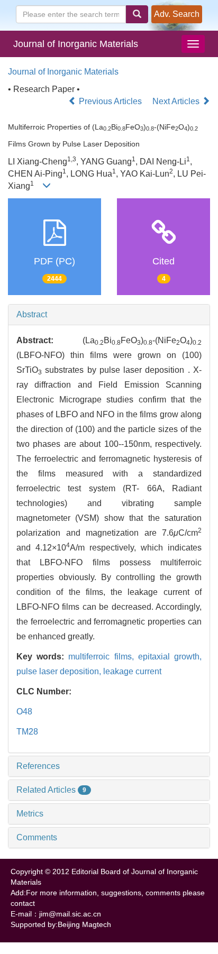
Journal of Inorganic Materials (75, 44)
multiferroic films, (103, 656)
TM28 (27, 731)
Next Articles (177, 101)
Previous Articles (110, 101)
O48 (24, 711)
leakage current (132, 671)
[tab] (109, 315)
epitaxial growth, (170, 656)
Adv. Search (176, 14)
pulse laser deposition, (59, 671)
